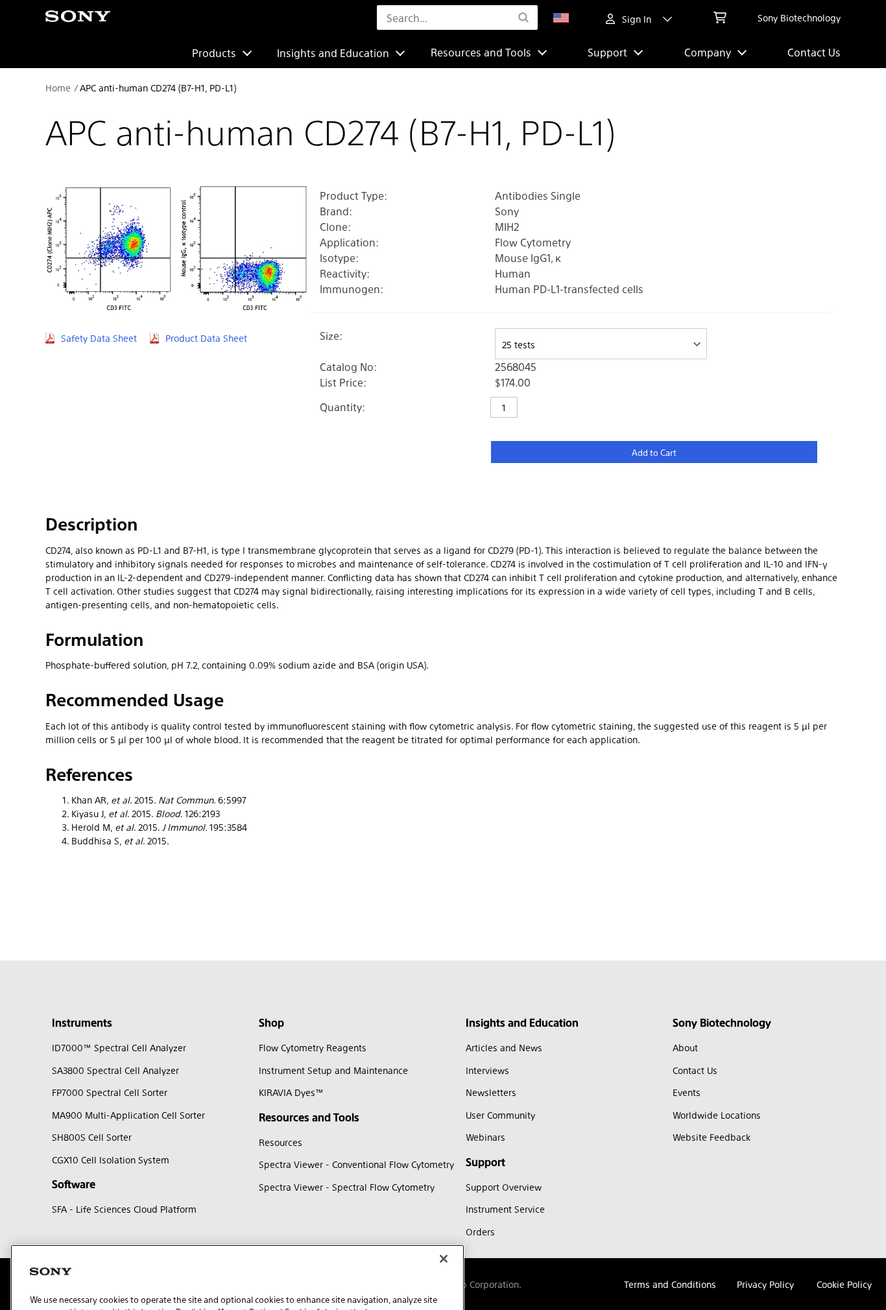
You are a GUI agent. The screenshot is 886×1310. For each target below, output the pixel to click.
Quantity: (342, 407)
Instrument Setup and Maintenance (333, 1070)
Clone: (335, 226)
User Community (500, 1115)
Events (686, 1092)
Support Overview (504, 1187)
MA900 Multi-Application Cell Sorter (128, 1115)
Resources (280, 1142)
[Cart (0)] (719, 17)
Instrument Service (505, 1209)
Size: (331, 335)
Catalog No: (348, 367)
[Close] (443, 1192)
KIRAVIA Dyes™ (291, 1092)
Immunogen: (351, 289)
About (685, 1047)
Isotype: (339, 258)
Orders (480, 1231)
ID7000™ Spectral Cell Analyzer (119, 1047)
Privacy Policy (765, 1284)
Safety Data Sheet (99, 338)
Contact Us (814, 52)
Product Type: (353, 195)
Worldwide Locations (717, 1115)
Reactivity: (345, 273)
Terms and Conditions (670, 1284)
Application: (349, 242)
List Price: (343, 382)
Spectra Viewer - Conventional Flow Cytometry (356, 1164)
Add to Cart (654, 452)
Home (58, 87)
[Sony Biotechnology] (77, 18)
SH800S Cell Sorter (92, 1137)
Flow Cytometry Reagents (312, 1047)
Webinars (485, 1137)
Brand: (336, 211)
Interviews (487, 1070)
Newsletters (491, 1092)
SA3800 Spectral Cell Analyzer (115, 1070)
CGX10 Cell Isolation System (110, 1159)
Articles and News (504, 1047)
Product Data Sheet (206, 338)
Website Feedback (711, 1137)
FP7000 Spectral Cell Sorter (109, 1092)
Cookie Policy (844, 1284)
